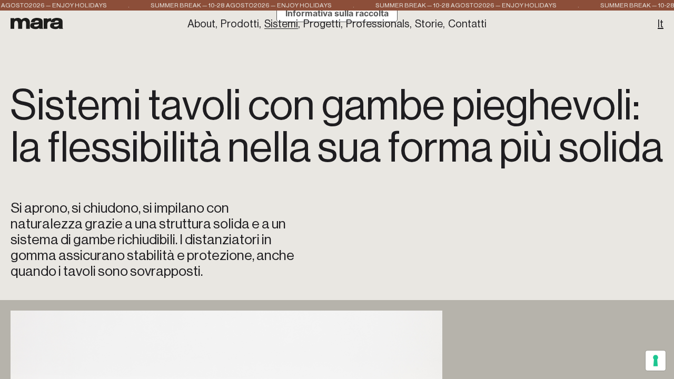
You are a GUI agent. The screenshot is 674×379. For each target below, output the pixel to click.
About (201, 24)
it (660, 24)
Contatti (467, 24)
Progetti (322, 24)
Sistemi (281, 24)
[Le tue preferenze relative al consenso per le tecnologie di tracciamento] (656, 361)
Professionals (378, 24)
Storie (429, 24)
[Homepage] (37, 23)
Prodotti (240, 24)
